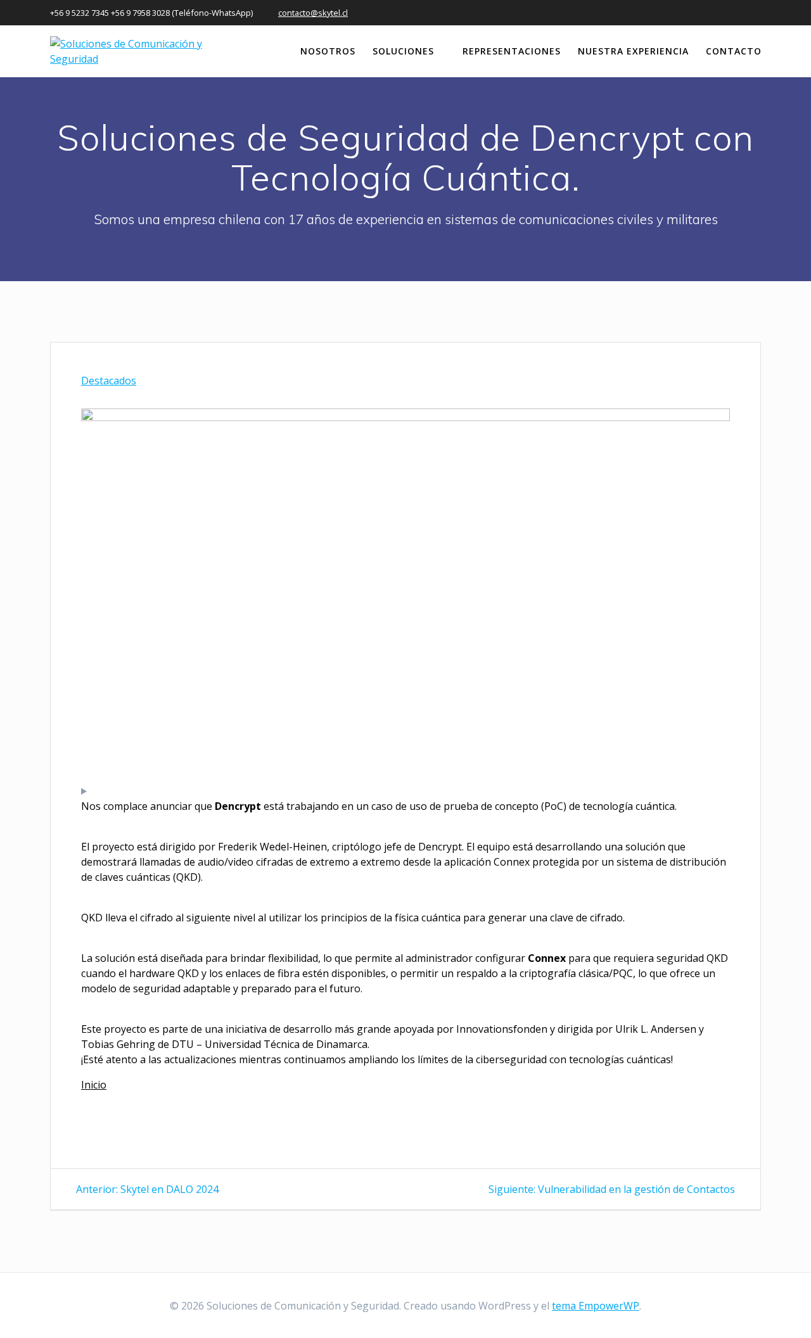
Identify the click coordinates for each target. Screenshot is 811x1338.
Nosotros (327, 51)
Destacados (108, 381)
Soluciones (403, 51)
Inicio (93, 1085)
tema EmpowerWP (595, 1306)
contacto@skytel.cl (313, 12)
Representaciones (512, 51)
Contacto (734, 51)
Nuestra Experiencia (633, 51)
